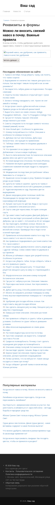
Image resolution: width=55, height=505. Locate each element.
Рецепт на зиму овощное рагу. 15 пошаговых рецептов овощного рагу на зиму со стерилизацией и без (26, 270)
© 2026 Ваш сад (12, 465)
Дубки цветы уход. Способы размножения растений (28, 290)
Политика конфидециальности (19, 474)
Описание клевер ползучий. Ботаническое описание (28, 347)
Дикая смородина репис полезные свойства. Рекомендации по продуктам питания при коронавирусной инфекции (24, 198)
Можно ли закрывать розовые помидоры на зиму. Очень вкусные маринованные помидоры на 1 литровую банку (27, 295)
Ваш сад (27, 5)
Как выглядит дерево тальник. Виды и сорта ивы (27, 350)
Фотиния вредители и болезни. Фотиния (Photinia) (28, 161)
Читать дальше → (11, 60)
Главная (6, 11)
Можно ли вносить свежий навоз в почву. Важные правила (24, 35)
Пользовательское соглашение (29, 471)
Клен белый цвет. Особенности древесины (24, 129)
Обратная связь (13, 483)
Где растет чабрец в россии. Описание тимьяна (26, 281)
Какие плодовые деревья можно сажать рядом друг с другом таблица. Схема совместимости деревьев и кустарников (27, 250)
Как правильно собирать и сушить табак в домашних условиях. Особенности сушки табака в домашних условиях (27, 321)
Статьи (27, 11)
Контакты (10, 471)
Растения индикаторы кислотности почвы (24, 333)
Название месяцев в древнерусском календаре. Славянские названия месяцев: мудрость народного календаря (25, 166)
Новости (17, 11)
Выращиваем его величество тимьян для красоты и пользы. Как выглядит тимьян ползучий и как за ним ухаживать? (26, 83)
